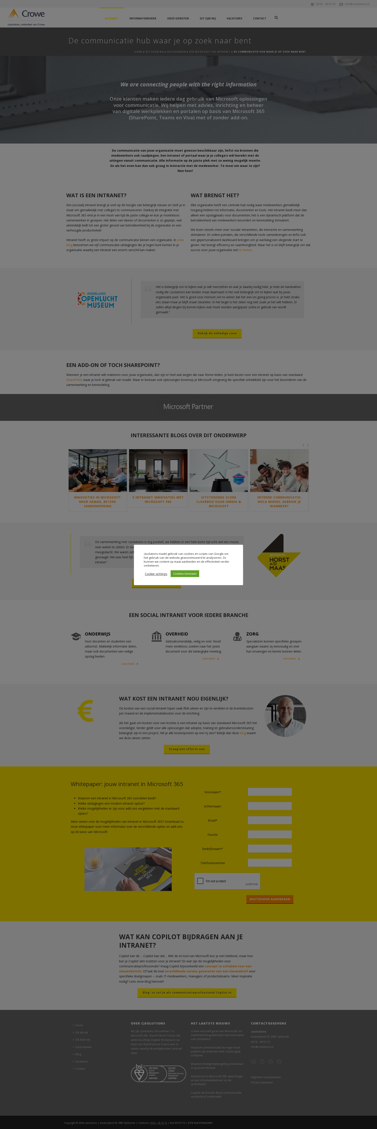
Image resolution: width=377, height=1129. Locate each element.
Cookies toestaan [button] (185, 574)
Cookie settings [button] (156, 574)
